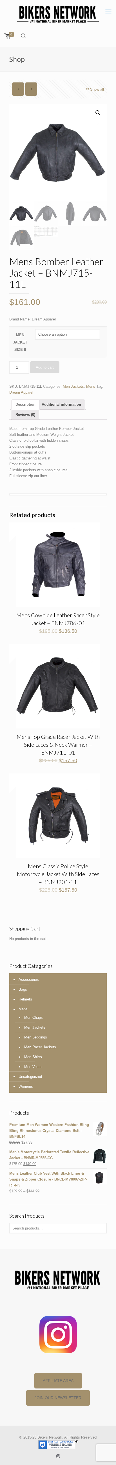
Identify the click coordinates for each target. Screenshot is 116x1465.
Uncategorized (30, 1076)
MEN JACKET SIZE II (20, 342)
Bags (23, 989)
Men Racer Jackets (40, 1047)
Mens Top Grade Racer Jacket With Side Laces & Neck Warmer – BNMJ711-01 (58, 744)
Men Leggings (35, 1037)
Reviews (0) (25, 414)
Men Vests (33, 1067)
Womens (26, 1086)
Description (25, 404)
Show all (97, 89)
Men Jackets (73, 386)
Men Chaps (33, 1017)
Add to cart (45, 367)
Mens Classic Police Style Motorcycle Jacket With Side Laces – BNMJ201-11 (58, 874)
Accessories (29, 979)
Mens (90, 386)
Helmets (25, 999)
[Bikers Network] (58, 14)
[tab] (25, 405)
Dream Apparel (21, 392)
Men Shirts (33, 1057)
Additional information (61, 404)
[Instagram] (58, 1456)
